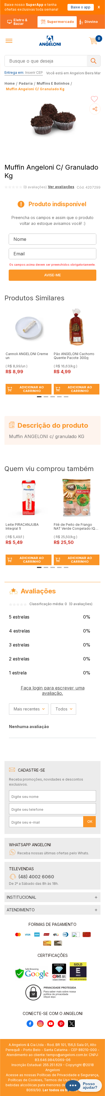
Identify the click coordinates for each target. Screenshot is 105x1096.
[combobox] (52, 60)
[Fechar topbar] (99, 7)
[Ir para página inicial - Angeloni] (50, 41)
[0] (93, 40)
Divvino (91, 22)
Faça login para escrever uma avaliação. (53, 690)
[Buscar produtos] (93, 60)
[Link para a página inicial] (10, 83)
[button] (8, 40)
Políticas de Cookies (25, 1080)
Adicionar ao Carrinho (32, 389)
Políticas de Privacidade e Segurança (67, 1075)
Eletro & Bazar (20, 22)
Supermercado (60, 22)
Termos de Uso (57, 1080)
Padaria (26, 83)
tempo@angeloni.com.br (66, 1055)
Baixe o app (80, 7)
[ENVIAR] (52, 275)
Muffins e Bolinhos (53, 83)
